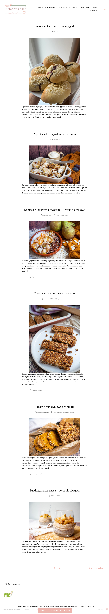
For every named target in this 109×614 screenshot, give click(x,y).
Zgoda (42, 610)
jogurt (57, 215)
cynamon (60, 299)
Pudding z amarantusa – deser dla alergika (54, 490)
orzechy (65, 299)
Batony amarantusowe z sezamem (54, 293)
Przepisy (37, 7)
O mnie (94, 7)
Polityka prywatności (12, 584)
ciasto (54, 412)
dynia (64, 412)
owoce (66, 215)
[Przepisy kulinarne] (27, 594)
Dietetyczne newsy (80, 7)
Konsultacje (64, 7)
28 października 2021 (43, 412)
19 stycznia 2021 (55, 496)
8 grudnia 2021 (47, 215)
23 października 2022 (55, 139)
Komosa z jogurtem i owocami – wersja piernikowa (54, 209)
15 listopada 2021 (48, 299)
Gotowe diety (51, 7)
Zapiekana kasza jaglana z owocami (54, 134)
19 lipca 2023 (55, 31)
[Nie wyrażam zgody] (107, 609)
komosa (62, 215)
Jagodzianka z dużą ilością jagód (54, 26)
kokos (67, 412)
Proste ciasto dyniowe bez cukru (54, 406)
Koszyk (93, 10)
